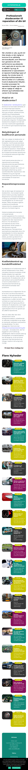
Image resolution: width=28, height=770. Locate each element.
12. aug (18, 360)
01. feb (18, 445)
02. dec (18, 462)
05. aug (18, 695)
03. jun (18, 712)
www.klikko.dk (15, 748)
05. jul (18, 394)
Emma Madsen (14, 25)
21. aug (18, 680)
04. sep (18, 646)
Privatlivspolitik (16, 767)
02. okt (18, 494)
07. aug (18, 377)
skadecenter (21, 26)
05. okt (18, 478)
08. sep (18, 595)
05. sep (18, 629)
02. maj (18, 411)
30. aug (18, 663)
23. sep (18, 528)
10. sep (18, 545)
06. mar (18, 428)
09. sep (18, 561)
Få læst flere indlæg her (14, 348)
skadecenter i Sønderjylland (13, 105)
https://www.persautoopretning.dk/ (13, 328)
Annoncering (14, 757)
